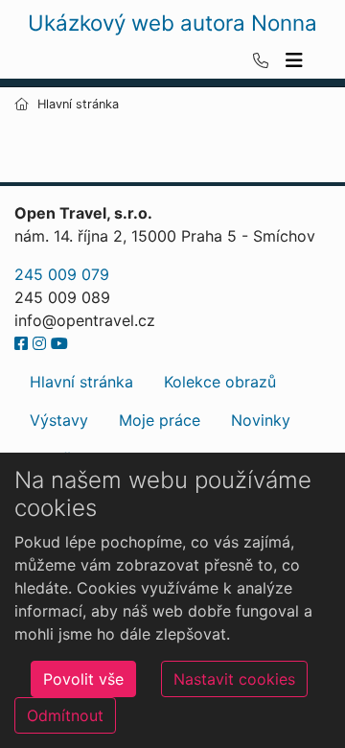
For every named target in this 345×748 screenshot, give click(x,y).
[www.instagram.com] (39, 343)
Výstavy (59, 420)
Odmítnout (65, 715)
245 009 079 (61, 274)
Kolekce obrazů (220, 381)
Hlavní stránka (81, 381)
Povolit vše (83, 679)
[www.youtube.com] (59, 343)
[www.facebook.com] (21, 343)
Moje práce (159, 420)
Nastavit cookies (234, 679)
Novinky (260, 420)
